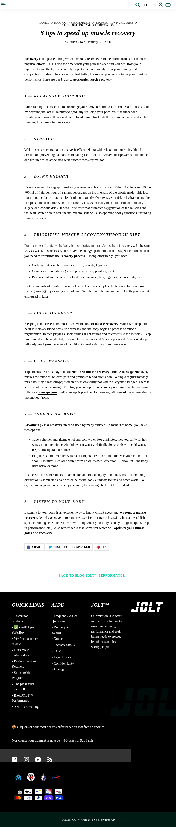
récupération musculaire (114, 22)
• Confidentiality (63, 663)
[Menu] (3, 4)
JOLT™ (76, 819)
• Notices (58, 638)
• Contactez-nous (63, 645)
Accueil (43, 22)
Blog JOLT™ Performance (72, 22)
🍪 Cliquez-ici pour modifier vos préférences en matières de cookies (58, 727)
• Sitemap (58, 669)
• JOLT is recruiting (25, 707)
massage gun (47, 392)
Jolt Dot (112, 485)
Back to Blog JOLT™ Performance (91, 575)
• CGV (56, 651)
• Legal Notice (61, 657)
